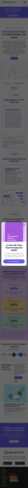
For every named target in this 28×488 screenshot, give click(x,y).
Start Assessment (14, 261)
